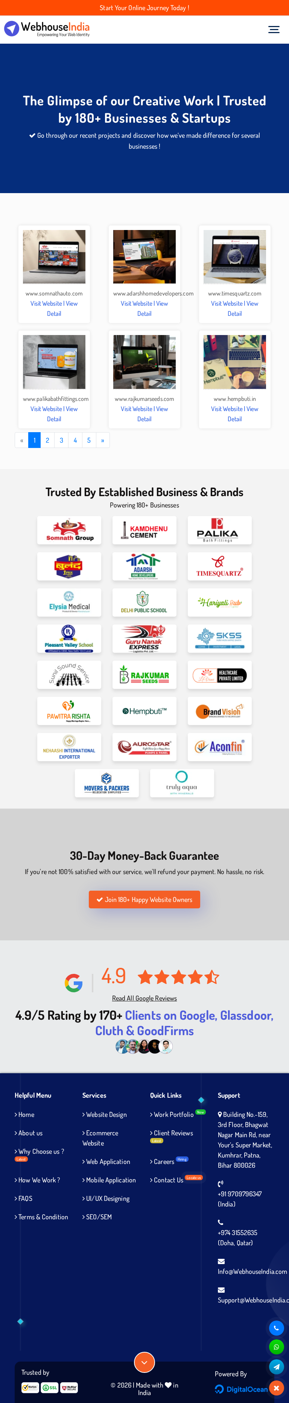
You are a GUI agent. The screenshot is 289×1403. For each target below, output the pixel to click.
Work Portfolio (178, 1114)
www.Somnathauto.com (54, 293)
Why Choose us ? (40, 1154)
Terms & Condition (42, 1217)
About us (30, 1133)
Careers (169, 1161)
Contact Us (176, 1179)
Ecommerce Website (100, 1138)
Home (25, 1114)
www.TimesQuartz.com (235, 293)
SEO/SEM (98, 1217)
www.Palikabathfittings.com (56, 398)
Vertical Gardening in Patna (51, 1322)
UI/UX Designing (107, 1198)
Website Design (106, 1114)
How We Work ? (38, 1180)
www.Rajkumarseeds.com (144, 398)
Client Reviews (172, 1136)
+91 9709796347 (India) (240, 1199)
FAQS (24, 1198)
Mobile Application (110, 1180)
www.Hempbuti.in (235, 398)
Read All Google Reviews (144, 998)
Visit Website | (48, 303)
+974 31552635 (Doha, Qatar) (237, 1237)
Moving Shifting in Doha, (122, 1322)
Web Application (107, 1161)
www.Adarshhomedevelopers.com (153, 293)
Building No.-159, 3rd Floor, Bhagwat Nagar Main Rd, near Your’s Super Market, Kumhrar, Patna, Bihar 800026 (245, 1139)
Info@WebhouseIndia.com (252, 1271)
